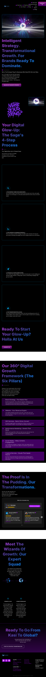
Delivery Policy (26, 662)
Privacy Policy (26, 659)
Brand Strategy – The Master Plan (16, 400)
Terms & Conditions (27, 663)
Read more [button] (8, 521)
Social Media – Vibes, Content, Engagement (15, 441)
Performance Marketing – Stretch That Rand (18, 429)
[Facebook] (9, 660)
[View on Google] (7, 513)
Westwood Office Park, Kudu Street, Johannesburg (17, 663)
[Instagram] (6, 660)
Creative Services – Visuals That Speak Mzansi (17, 453)
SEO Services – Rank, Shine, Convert (17, 421)
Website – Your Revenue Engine (15, 410)
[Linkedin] (3, 660)
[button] (23, 26)
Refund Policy (26, 660)
